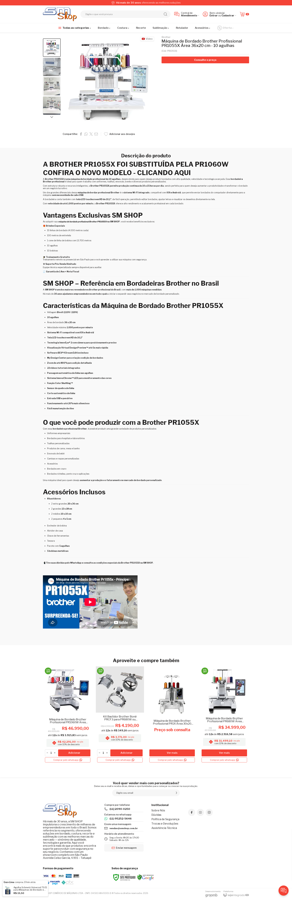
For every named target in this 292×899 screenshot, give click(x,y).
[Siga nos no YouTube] (200, 812)
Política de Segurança (165, 819)
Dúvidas (156, 814)
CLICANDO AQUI (164, 173)
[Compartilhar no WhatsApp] (86, 134)
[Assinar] (176, 792)
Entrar (214, 15)
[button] (52, 47)
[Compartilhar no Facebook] (81, 134)
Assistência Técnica (164, 828)
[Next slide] (52, 117)
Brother (166, 37)
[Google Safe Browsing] (145, 877)
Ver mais (172, 752)
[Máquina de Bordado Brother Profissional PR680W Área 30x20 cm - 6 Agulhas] (224, 715)
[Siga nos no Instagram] (209, 812)
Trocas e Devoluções (164, 823)
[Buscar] (165, 14)
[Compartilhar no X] (91, 134)
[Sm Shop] (60, 14)
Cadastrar (228, 15)
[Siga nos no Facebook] (191, 812)
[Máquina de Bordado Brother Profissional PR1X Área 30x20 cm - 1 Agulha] (172, 715)
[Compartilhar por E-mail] (96, 134)
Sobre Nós (158, 810)
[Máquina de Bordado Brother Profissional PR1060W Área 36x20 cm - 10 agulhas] (67, 715)
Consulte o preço (205, 59)
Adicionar (74, 752)
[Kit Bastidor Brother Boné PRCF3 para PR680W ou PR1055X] (119, 715)
